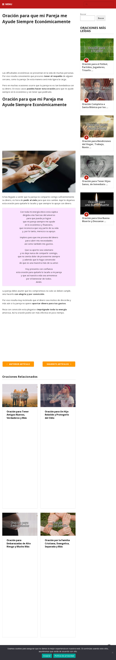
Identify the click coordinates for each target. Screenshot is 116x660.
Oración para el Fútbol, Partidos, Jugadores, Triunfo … (95, 67)
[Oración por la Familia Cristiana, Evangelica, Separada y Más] (58, 524)
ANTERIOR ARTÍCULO (19, 364)
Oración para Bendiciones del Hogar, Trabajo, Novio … (96, 144)
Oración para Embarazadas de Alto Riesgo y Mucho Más (19, 543)
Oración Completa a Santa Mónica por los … (95, 106)
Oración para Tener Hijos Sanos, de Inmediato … (96, 183)
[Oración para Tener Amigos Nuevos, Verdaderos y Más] (19, 395)
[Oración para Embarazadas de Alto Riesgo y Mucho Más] (19, 524)
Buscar (83, 14)
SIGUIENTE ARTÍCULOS (58, 364)
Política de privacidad (64, 656)
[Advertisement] (39, 50)
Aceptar (47, 656)
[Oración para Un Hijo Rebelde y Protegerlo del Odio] (58, 395)
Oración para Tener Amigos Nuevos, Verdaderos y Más (18, 414)
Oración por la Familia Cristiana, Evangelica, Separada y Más (57, 543)
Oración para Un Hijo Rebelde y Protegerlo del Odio (57, 414)
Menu (8, 4)
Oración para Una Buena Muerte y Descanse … (95, 220)
